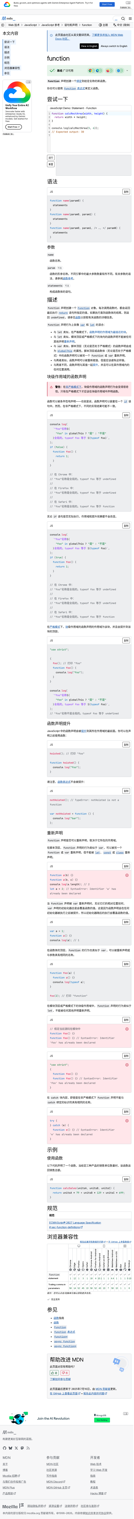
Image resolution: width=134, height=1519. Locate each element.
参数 (51, 247)
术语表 (92, 1496)
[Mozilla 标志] (13, 1514)
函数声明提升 (59, 728)
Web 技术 (94, 1472)
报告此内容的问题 (93, 1402)
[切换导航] (130, 18)
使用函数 (55, 1167)
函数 (83, 317)
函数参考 (70, 278)
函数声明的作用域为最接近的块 (107, 332)
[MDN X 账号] (16, 1457)
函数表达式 (64, 786)
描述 (6, 52)
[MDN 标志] (9, 1441)
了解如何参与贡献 (60, 1388)
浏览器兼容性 (12, 68)
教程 (91, 1490)
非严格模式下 (73, 391)
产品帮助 (8, 1502)
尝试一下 (9, 42)
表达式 (74, 88)
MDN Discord (54, 1490)
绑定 (79, 81)
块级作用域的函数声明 (66, 381)
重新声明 (72, 341)
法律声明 (70, 1514)
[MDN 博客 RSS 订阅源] (28, 1457)
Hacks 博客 (95, 1502)
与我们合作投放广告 (14, 1490)
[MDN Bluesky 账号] (10, 1457)
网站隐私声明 (35, 1514)
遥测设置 (54, 1514)
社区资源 (51, 1478)
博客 (5, 1478)
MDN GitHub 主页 (56, 1496)
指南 (91, 1484)
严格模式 (55, 631)
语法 (6, 47)
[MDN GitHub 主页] (5, 1457)
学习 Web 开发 (97, 1478)
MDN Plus (9, 1496)
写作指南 (51, 1484)
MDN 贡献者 (103, 1398)
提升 (95, 369)
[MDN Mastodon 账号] (22, 1457)
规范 (6, 62)
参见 (6, 73)
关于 (5, 1472)
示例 (6, 57)
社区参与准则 (88, 1514)
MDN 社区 (52, 1472)
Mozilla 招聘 (10, 1484)
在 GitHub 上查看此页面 (64, 1402)
